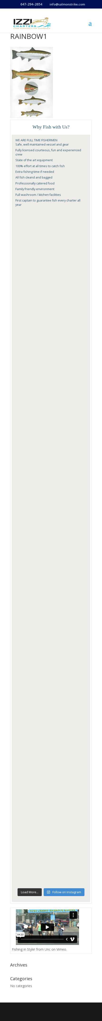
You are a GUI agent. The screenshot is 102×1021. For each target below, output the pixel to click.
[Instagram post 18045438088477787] (51, 738)
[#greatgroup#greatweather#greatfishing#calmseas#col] (51, 653)
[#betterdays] (51, 569)
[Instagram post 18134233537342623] (51, 273)
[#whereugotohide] (51, 695)
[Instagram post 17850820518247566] (51, 231)
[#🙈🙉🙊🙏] (51, 864)
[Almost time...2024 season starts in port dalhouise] (51, 527)
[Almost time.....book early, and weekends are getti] (51, 484)
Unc (48, 949)
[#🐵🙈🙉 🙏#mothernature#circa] (51, 822)
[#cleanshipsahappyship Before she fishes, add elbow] (51, 400)
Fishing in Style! (23, 949)
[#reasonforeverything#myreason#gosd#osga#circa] (51, 316)
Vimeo (61, 949)
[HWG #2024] (51, 442)
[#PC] (51, 358)
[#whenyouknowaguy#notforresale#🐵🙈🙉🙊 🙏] (51, 611)
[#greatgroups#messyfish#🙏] (51, 780)
